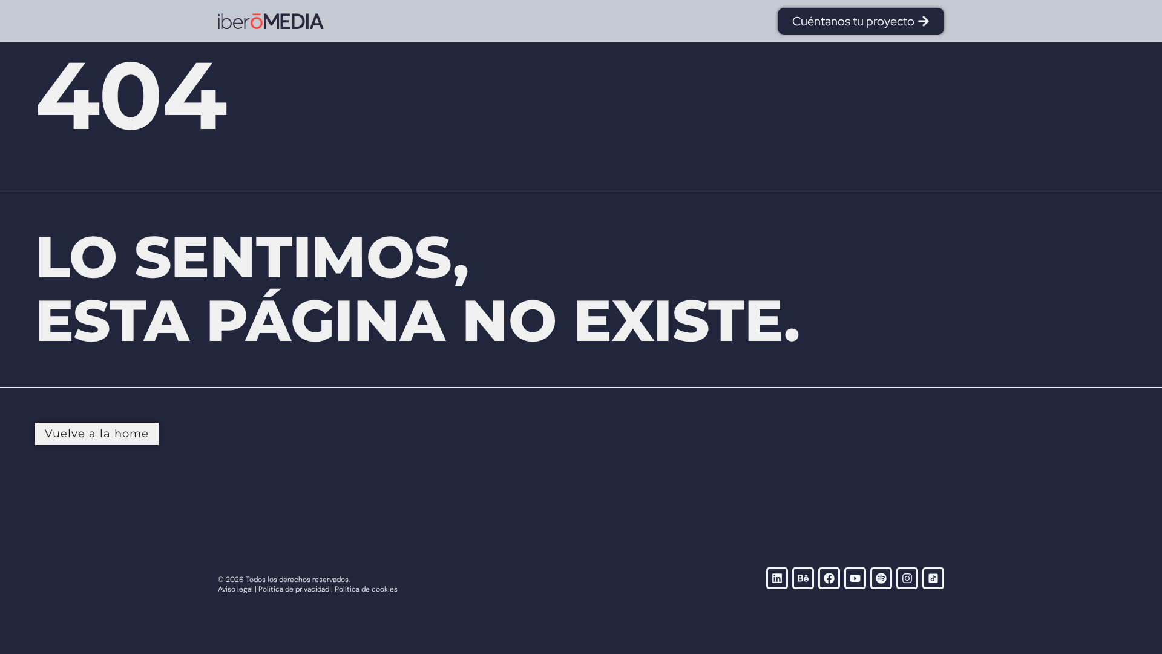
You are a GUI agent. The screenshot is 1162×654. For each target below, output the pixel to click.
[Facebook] (829, 578)
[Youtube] (855, 578)
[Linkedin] (777, 578)
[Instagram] (907, 578)
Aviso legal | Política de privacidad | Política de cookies (308, 589)
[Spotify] (881, 578)
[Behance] (803, 578)
